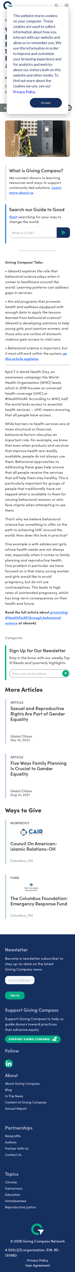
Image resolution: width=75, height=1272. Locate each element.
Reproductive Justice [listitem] (20, 1207)
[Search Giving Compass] (57, 6)
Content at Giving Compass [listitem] (25, 1102)
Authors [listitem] (10, 1142)
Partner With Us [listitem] (17, 1148)
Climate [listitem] (11, 1182)
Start (13, 216)
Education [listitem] (12, 1194)
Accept (46, 102)
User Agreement (37, 1265)
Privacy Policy (37, 1260)
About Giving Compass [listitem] (22, 1083)
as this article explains (36, 356)
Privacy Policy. (24, 92)
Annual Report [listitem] (16, 1108)
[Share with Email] (68, 108)
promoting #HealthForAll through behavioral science (36, 617)
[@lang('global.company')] (7, 5)
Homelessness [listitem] (15, 1201)
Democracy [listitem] (13, 1188)
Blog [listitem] (8, 1089)
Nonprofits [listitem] (13, 1136)
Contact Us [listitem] (13, 1154)
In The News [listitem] (14, 1096)
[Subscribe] (65, 673)
